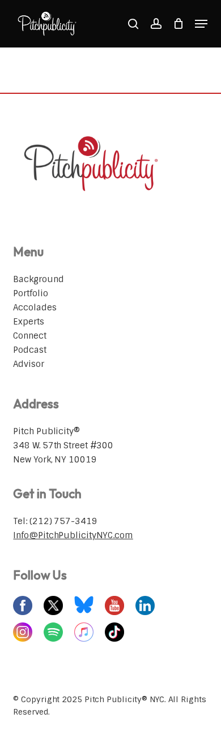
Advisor (28, 364)
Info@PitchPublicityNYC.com (73, 535)
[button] (201, 23)
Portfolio (30, 293)
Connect (29, 335)
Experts (28, 321)
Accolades (34, 307)
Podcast (29, 350)
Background (38, 279)
